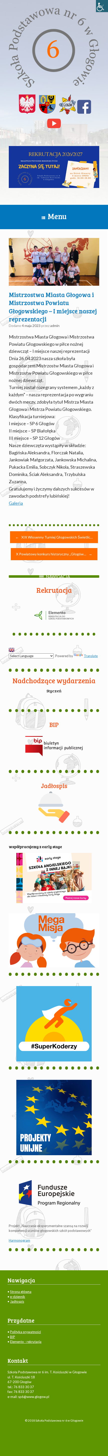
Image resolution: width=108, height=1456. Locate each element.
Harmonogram (19, 1240)
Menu (57, 216)
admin (55, 325)
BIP (12, 1337)
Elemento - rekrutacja (25, 1342)
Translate (91, 656)
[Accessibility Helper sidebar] (102, 6)
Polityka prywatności (25, 1332)
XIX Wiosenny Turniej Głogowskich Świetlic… (54, 537)
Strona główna (20, 1292)
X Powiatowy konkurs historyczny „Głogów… (54, 554)
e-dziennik (17, 1297)
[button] (58, 576)
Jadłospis (17, 1301)
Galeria (16, 503)
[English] (11, 650)
